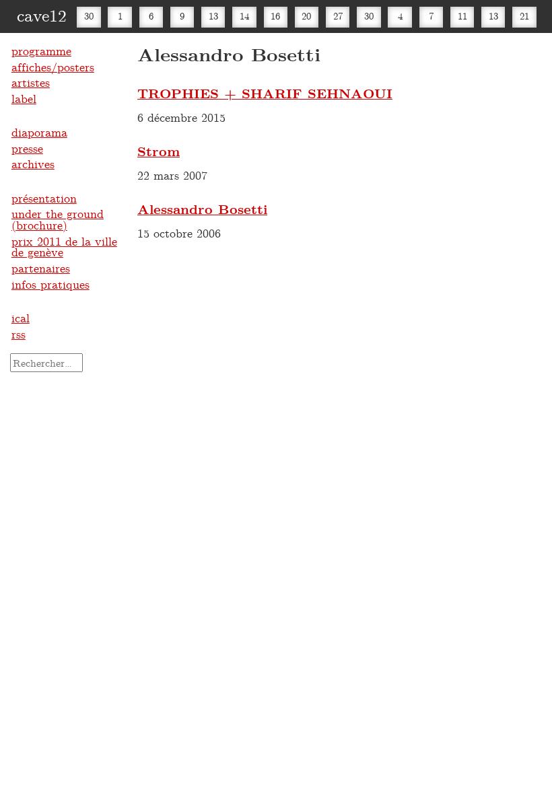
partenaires (40, 268)
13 (213, 15)
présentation (44, 198)
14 (244, 15)
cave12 (42, 14)
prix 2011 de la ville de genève (64, 246)
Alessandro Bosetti (202, 209)
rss (18, 334)
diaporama (39, 132)
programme (41, 50)
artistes (30, 82)
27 (338, 15)
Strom (158, 151)
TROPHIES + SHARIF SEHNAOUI (264, 93)
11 (462, 15)
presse (27, 148)
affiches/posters (52, 67)
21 (524, 15)
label (23, 98)
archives (33, 163)
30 (89, 15)
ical (20, 318)
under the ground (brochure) (57, 219)
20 (306, 15)
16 (275, 15)
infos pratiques (50, 284)
